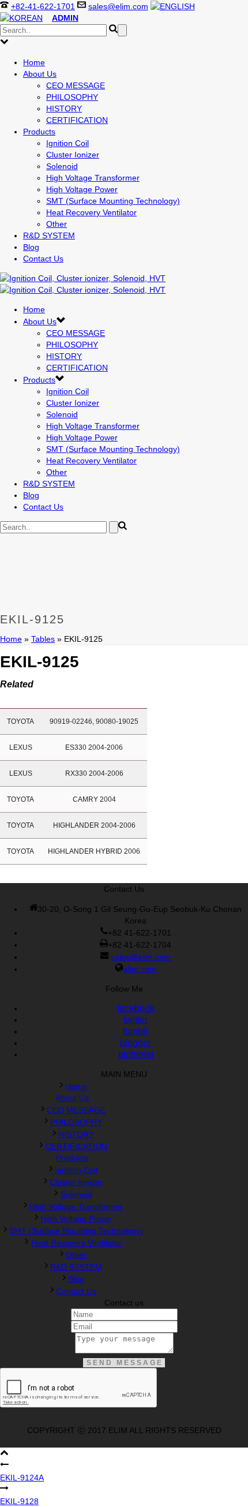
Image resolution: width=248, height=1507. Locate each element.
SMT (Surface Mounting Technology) (113, 200)
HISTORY (64, 108)
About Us (40, 73)
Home (34, 62)
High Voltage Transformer (93, 177)
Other (56, 224)
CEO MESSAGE (75, 85)
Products (39, 131)
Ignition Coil (67, 143)
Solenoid (62, 166)
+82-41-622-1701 (43, 6)
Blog (31, 247)
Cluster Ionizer (72, 154)
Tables (43, 639)
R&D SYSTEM (49, 235)
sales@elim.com (118, 6)
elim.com (139, 969)
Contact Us (43, 258)
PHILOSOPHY (72, 97)
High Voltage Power (82, 189)
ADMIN (65, 18)
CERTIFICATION (77, 120)
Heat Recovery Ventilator (91, 212)
